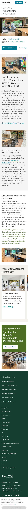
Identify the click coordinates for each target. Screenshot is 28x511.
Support (4, 457)
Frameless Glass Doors (9, 389)
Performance (6, 415)
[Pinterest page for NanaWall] (16, 496)
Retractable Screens (8, 402)
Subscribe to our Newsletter (11, 491)
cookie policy (12, 504)
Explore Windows (7, 398)
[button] (25, 3)
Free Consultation (9, 48)
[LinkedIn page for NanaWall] (6, 496)
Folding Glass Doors (8, 377)
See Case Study (8, 307)
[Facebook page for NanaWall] (9, 496)
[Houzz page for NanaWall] (19, 495)
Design (4, 418)
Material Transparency (9, 454)
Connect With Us (10, 347)
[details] (13, 283)
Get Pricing (22, 48)
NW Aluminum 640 (13, 39)
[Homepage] (6, 2)
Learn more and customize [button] (14, 507)
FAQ (3, 432)
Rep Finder (5, 440)
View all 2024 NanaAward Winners (12, 123)
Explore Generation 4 (8, 394)
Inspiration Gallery (7, 8)
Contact (4, 461)
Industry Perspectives (9, 468)
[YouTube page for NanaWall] (12, 496)
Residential (5, 425)
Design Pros (5, 408)
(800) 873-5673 (13, 482)
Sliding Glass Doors (8, 381)
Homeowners (6, 411)
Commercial (6, 422)
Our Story (5, 450)
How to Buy (19, 2)
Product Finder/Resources (10, 443)
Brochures (5, 429)
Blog (3, 464)
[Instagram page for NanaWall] (2, 496)
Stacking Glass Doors (8, 385)
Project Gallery (7, 447)
